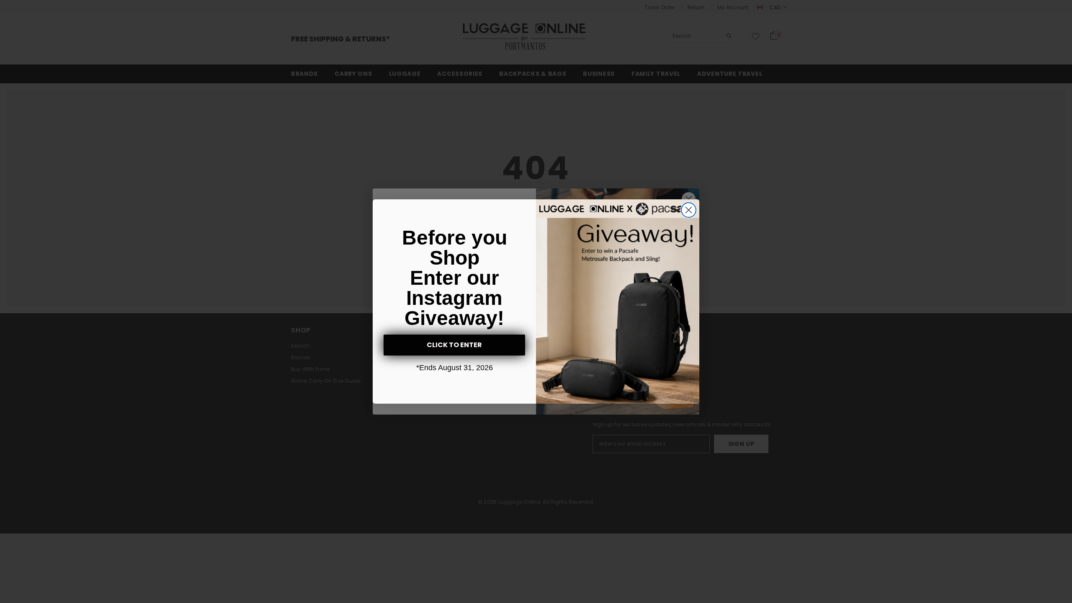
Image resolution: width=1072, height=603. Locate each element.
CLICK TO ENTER (454, 345)
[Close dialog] (688, 210)
